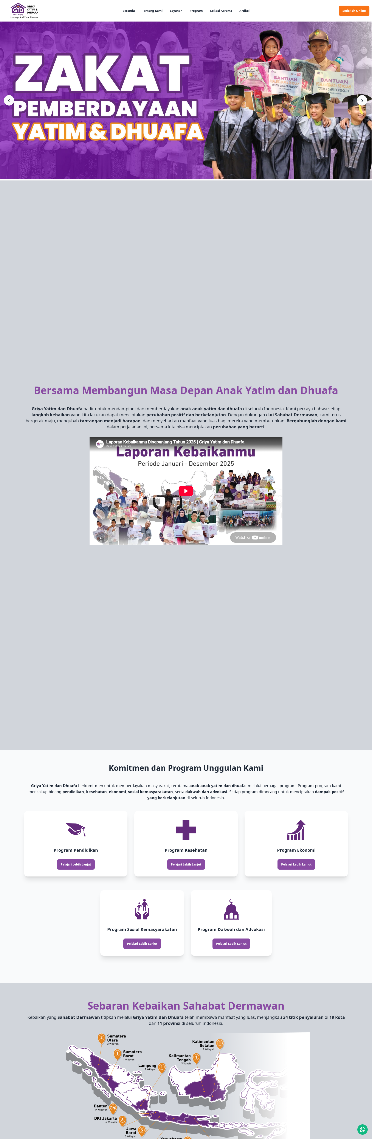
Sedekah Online (354, 11)
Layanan (176, 11)
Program (196, 11)
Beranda (128, 11)
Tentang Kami (152, 11)
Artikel (244, 11)
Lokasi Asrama (221, 11)
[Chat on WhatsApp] (362, 1129)
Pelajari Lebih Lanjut (76, 864)
